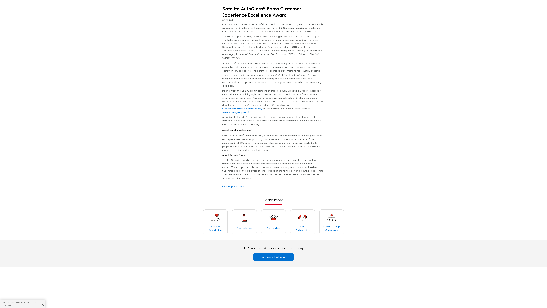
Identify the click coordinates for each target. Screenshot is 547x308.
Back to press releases (234, 186)
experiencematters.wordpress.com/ (242, 108)
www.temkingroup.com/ (235, 112)
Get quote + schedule (273, 257)
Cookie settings (8, 305)
